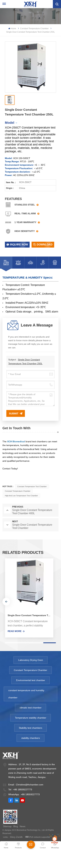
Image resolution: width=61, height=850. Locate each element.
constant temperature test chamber (32, 486)
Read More (14, 631)
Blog (15, 826)
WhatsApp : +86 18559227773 (24, 794)
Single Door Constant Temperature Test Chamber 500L (30, 615)
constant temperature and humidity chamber (26, 694)
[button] (6, 602)
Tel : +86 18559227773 (20, 789)
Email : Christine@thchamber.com (25, 784)
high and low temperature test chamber (21, 496)
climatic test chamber (30, 707)
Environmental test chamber (30, 680)
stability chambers (30, 738)
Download (45, 244)
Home (13, 28)
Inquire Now (19, 244)
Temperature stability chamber (30, 717)
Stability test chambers (30, 728)
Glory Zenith (16, 837)
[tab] (6, 263)
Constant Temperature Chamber (34, 28)
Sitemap (7, 826)
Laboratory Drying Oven (30, 660)
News (22, 826)
